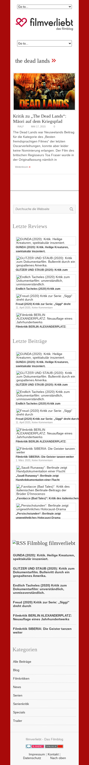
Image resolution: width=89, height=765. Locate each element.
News (17, 687)
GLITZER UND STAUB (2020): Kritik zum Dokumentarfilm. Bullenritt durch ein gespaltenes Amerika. (43, 572)
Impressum (37, 754)
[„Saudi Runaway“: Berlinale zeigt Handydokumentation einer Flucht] (46, 471)
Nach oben (58, 758)
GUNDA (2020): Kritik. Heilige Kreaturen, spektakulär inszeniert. (44, 557)
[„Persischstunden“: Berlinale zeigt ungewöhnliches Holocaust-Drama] (46, 509)
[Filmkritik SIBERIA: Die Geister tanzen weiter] (46, 452)
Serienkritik (21, 704)
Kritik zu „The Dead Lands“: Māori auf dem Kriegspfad (39, 118)
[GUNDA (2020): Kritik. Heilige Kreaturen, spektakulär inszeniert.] (46, 242)
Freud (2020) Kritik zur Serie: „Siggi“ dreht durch (47, 419)
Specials (19, 712)
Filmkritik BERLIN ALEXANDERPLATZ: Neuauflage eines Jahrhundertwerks (42, 617)
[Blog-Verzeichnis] (35, 747)
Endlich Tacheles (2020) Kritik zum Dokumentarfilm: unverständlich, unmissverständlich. (40, 589)
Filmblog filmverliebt (51, 543)
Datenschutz (32, 758)
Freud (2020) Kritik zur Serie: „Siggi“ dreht (43, 304)
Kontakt (53, 754)
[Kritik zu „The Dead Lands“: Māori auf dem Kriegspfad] (44, 111)
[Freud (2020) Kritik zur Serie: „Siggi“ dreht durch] (46, 299)
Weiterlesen (23, 166)
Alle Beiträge (22, 661)
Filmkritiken (21, 678)
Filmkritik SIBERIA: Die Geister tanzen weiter (45, 456)
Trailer (17, 721)
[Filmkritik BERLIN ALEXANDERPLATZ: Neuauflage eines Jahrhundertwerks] (46, 322)
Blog (16, 670)
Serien (17, 695)
